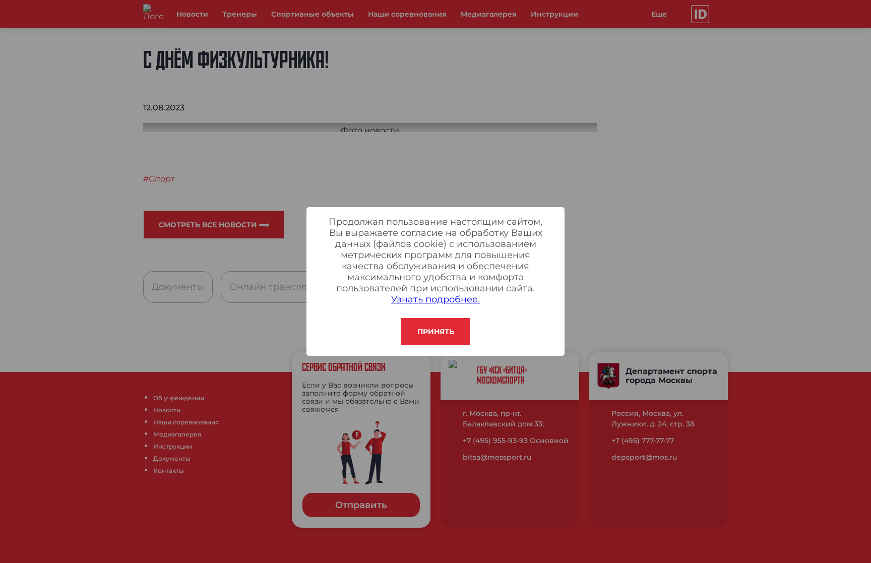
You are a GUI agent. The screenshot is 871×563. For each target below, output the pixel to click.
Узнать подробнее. (435, 299)
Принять (435, 331)
